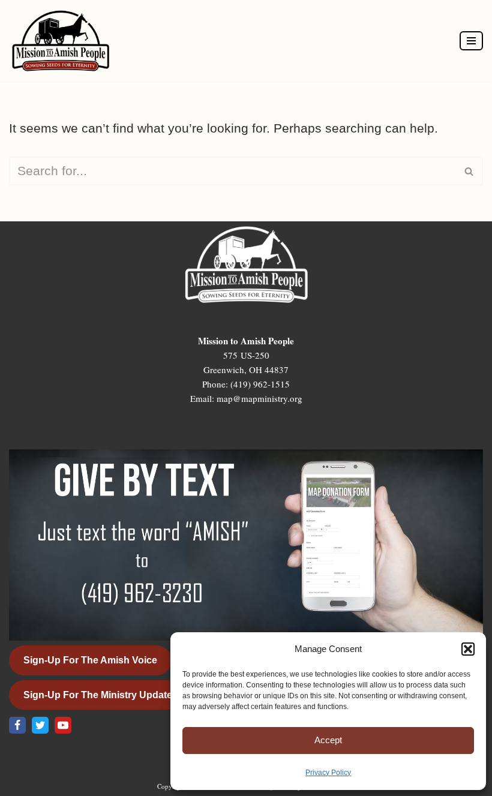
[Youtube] (63, 725)
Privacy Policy (328, 772)
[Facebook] (17, 725)
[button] (468, 649)
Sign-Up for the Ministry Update (97, 695)
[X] (40, 725)
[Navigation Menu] (471, 40)
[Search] (469, 171)
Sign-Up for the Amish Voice (90, 660)
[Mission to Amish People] (63, 40)
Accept (328, 740)
